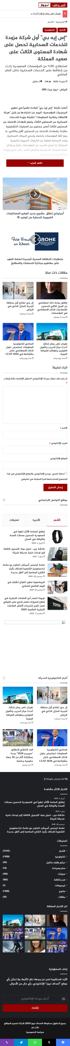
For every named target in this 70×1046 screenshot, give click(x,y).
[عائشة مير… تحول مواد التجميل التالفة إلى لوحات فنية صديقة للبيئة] (57, 554)
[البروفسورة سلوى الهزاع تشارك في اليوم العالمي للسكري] (57, 587)
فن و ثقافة (59, 880)
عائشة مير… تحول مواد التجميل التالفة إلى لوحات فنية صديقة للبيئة (24, 551)
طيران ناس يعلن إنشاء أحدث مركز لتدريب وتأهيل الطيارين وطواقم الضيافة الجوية (53, 349)
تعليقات (14, 520)
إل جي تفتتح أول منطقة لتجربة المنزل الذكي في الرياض (20, 306)
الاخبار (50, 22)
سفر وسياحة (58, 868)
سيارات (61, 874)
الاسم (63, 428)
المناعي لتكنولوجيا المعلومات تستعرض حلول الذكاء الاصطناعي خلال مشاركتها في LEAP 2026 (20, 349)
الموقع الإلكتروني (58, 459)
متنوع (62, 891)
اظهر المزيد (35, 163)
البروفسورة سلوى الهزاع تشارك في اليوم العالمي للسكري (26, 584)
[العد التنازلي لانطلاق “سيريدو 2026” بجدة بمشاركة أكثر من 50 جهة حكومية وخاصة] (18, 737)
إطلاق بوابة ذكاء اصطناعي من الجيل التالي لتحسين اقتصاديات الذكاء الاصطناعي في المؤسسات (52, 308)
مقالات (61, 897)
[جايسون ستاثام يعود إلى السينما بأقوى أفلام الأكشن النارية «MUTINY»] (13, 946)
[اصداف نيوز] (53, 5)
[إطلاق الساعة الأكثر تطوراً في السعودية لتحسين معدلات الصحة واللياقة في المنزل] (57, 537)
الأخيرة (36, 520)
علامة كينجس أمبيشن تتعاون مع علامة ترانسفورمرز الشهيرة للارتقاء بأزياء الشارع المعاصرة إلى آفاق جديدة (24, 569)
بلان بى (35, 1027)
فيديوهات (60, 886)
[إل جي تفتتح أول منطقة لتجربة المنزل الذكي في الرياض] (18, 290)
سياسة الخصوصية (35, 1032)
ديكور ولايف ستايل (55, 863)
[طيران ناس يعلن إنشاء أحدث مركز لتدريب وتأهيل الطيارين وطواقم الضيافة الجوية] (51, 331)
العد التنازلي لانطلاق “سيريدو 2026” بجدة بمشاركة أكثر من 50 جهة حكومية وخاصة (19, 755)
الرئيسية (60, 22)
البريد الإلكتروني (58, 443)
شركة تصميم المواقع (14, 1023)
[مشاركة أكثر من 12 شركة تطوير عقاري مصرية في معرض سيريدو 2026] (57, 946)
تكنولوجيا (50, 30)
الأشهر (56, 520)
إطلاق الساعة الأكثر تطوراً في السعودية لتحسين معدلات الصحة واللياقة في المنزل (27, 535)
